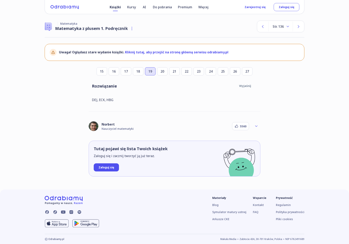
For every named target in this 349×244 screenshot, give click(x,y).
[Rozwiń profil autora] (256, 126)
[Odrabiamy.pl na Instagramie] (71, 212)
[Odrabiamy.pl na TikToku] (55, 212)
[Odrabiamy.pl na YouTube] (63, 212)
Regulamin (283, 205)
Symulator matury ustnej (229, 212)
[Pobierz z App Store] (57, 223)
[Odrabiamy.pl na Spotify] (79, 212)
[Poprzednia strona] (263, 26)
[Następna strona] (298, 26)
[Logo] (65, 7)
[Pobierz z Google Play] (85, 223)
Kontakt (258, 205)
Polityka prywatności (290, 212)
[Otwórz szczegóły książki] (131, 28)
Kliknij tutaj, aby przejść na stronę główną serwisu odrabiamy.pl (176, 52)
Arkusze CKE (220, 219)
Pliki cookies (284, 219)
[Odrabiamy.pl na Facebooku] (47, 212)
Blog (215, 205)
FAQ (255, 212)
